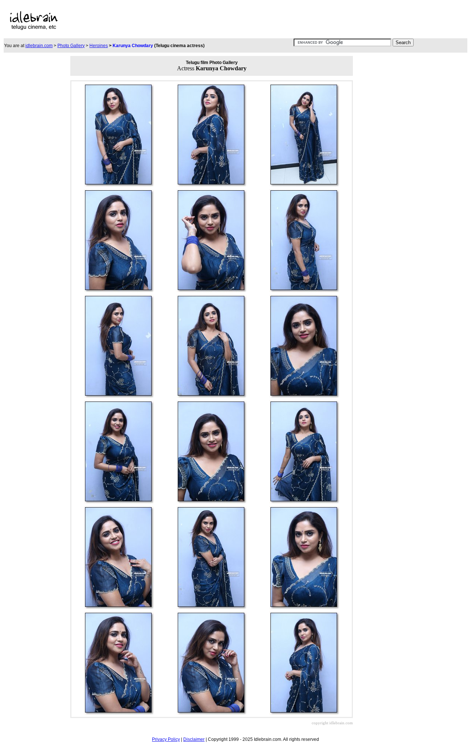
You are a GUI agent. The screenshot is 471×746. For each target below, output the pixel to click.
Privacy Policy (166, 739)
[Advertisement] (223, 20)
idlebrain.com (39, 45)
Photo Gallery (71, 45)
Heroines (98, 45)
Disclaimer (194, 739)
